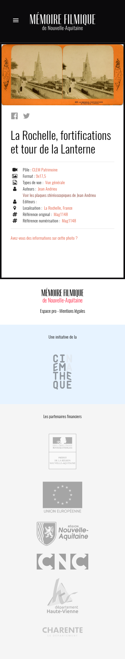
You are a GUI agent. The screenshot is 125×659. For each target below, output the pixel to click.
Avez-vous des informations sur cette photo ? (44, 238)
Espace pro (48, 311)
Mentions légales (72, 311)
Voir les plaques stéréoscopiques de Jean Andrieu (59, 195)
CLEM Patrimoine (45, 170)
